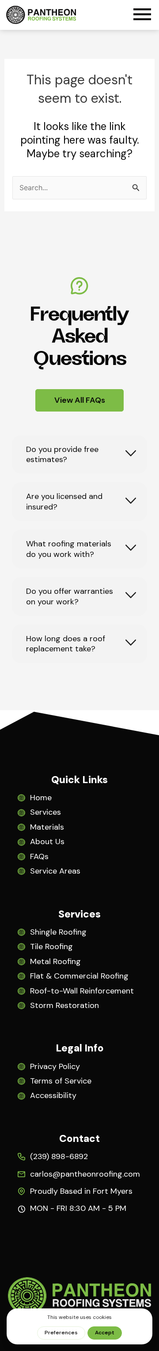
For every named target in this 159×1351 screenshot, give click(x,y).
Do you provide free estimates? (62, 454)
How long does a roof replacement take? (65, 644)
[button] (142, 16)
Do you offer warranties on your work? (69, 596)
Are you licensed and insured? (64, 501)
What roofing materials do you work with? (68, 549)
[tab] (79, 454)
